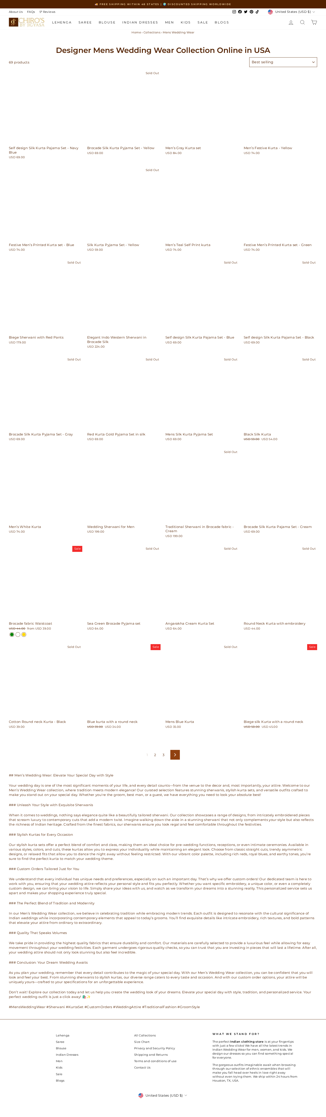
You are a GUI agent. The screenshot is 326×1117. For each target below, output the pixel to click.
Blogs (222, 22)
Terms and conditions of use (155, 1061)
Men (169, 22)
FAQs (31, 11)
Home (136, 32)
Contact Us (142, 1067)
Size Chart (142, 1042)
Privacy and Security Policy (154, 1048)
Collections (151, 32)
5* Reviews (47, 11)
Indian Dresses (140, 22)
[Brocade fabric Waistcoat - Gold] (24, 634)
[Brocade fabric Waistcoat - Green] (12, 634)
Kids (186, 22)
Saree (85, 22)
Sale (203, 22)
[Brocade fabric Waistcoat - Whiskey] (18, 634)
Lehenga (62, 22)
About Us (16, 11)
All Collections (145, 1035)
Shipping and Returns (151, 1054)
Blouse (107, 22)
